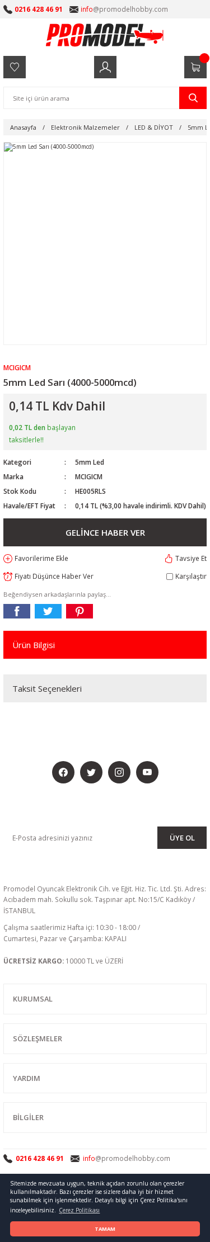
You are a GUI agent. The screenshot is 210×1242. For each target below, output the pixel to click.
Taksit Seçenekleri (47, 688)
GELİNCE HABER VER (105, 532)
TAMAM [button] (105, 1228)
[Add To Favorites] (35, 558)
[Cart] (195, 67)
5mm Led (89, 461)
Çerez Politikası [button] (79, 1210)
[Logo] (105, 35)
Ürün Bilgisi (33, 644)
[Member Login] (105, 67)
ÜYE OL (182, 838)
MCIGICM (88, 476)
